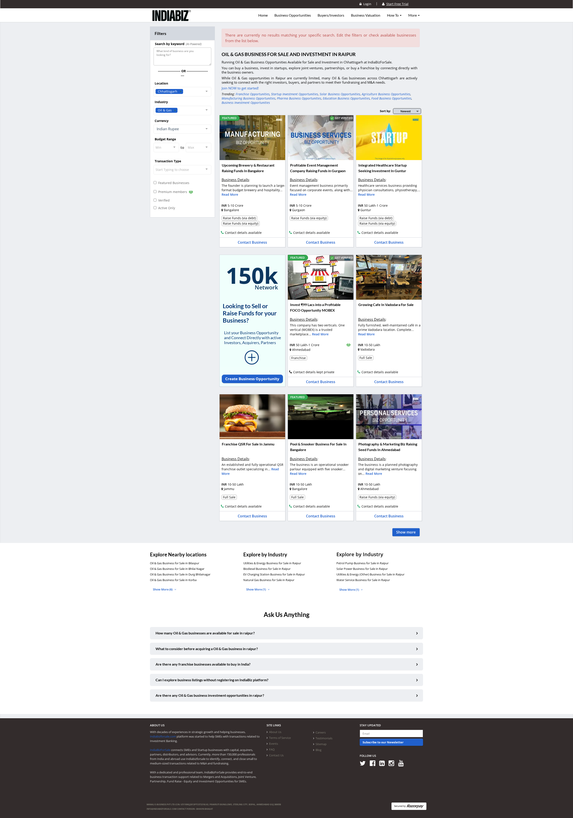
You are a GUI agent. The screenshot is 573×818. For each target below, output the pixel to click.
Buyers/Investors (331, 15)
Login (366, 4)
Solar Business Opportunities (340, 94)
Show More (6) (163, 589)
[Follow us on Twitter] (364, 763)
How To (393, 15)
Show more (406, 532)
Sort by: (385, 111)
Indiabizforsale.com (163, 736)
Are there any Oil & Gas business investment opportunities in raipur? (210, 695)
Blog (318, 750)
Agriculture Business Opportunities (386, 94)
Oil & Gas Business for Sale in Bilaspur (174, 563)
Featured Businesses (172, 183)
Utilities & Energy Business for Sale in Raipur (272, 563)
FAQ (272, 749)
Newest (405, 111)
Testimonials (324, 738)
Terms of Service (280, 738)
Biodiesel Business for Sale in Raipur (267, 569)
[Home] (171, 19)
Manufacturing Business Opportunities (248, 98)
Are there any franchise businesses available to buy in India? (203, 664)
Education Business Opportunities (346, 98)
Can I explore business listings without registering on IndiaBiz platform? (212, 680)
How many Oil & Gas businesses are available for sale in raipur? (205, 633)
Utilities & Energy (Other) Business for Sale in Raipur (370, 574)
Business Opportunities (292, 15)
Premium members (172, 192)
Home (263, 15)
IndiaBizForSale (160, 750)
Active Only (165, 208)
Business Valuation (365, 15)
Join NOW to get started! (240, 88)
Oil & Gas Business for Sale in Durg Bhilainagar (180, 574)
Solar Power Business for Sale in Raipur (362, 569)
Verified (163, 200)
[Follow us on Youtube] (402, 763)
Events (273, 744)
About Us (275, 732)
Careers (321, 732)
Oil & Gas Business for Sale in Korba (173, 580)
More (412, 15)
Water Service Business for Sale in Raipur (363, 580)
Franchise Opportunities (252, 94)
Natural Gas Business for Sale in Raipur (268, 580)
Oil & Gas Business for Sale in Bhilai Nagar (177, 569)
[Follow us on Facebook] (374, 763)
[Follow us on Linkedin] (383, 763)
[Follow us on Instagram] (393, 763)
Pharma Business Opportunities (299, 98)
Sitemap (321, 744)
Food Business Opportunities (391, 98)
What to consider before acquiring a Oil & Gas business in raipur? (207, 649)
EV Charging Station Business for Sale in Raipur (274, 574)
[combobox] (182, 91)
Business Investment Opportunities (246, 102)
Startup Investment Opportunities (294, 94)
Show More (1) (256, 589)
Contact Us (276, 755)
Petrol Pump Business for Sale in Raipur (362, 563)
